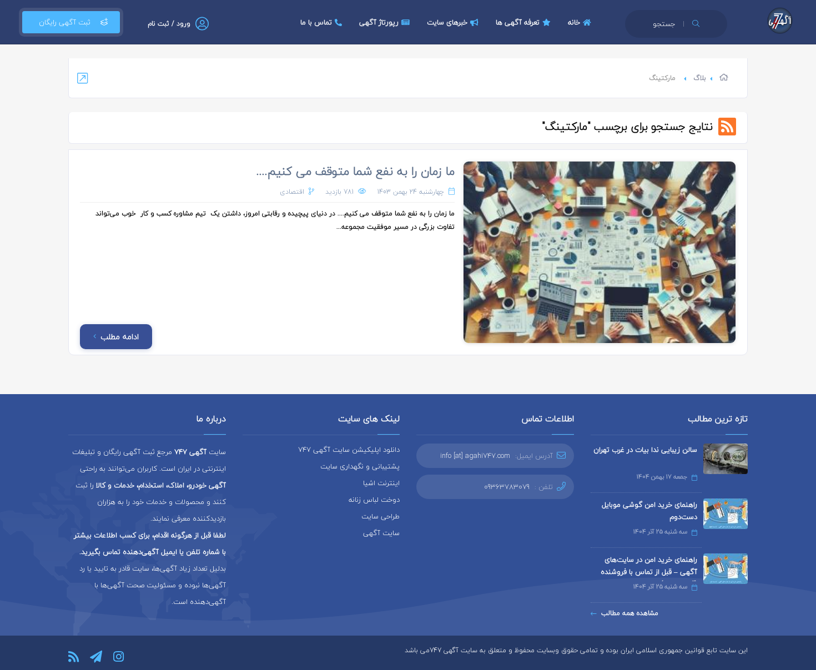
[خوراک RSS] (73, 657)
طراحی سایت (380, 516)
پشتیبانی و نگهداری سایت (360, 466)
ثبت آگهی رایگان (64, 22)
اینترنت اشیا (381, 483)
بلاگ (699, 78)
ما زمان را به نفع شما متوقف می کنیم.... (355, 171)
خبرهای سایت (447, 22)
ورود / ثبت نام (169, 23)
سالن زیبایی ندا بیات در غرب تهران (645, 450)
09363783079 (507, 487)
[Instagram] (118, 657)
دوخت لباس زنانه (374, 499)
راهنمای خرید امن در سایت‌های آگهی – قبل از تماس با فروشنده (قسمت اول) (649, 571)
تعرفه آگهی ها (518, 22)
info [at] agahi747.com (475, 456)
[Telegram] (96, 657)
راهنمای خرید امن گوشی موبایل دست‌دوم (649, 510)
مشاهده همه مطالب (629, 613)
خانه (574, 22)
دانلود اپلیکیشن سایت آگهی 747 (349, 450)
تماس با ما (316, 22)
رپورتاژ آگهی (379, 22)
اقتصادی (292, 192)
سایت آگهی (381, 533)
